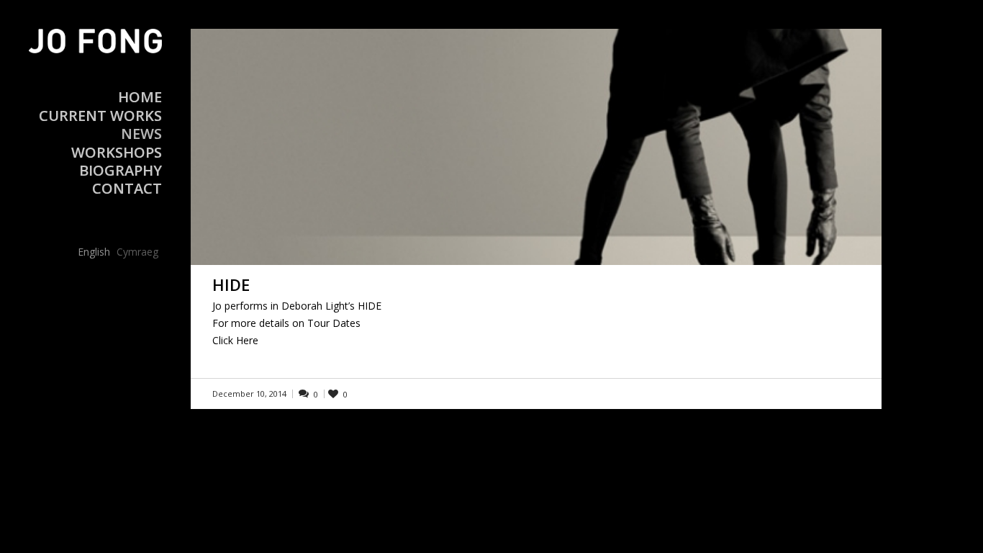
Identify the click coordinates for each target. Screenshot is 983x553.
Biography (120, 170)
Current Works (100, 115)
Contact (127, 188)
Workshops (116, 152)
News (141, 133)
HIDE (231, 284)
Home (140, 97)
